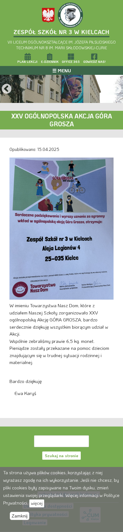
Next (116, 89)
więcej (37, 503)
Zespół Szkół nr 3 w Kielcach (61, 31)
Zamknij (19, 515)
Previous (6, 89)
